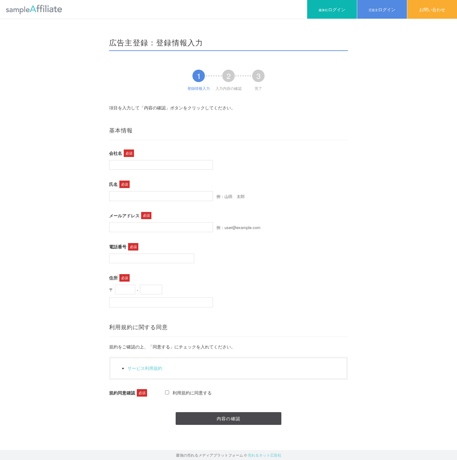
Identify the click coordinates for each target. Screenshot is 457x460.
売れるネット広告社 (264, 455)
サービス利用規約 (144, 368)
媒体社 (332, 9)
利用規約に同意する (192, 392)
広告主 (382, 9)
